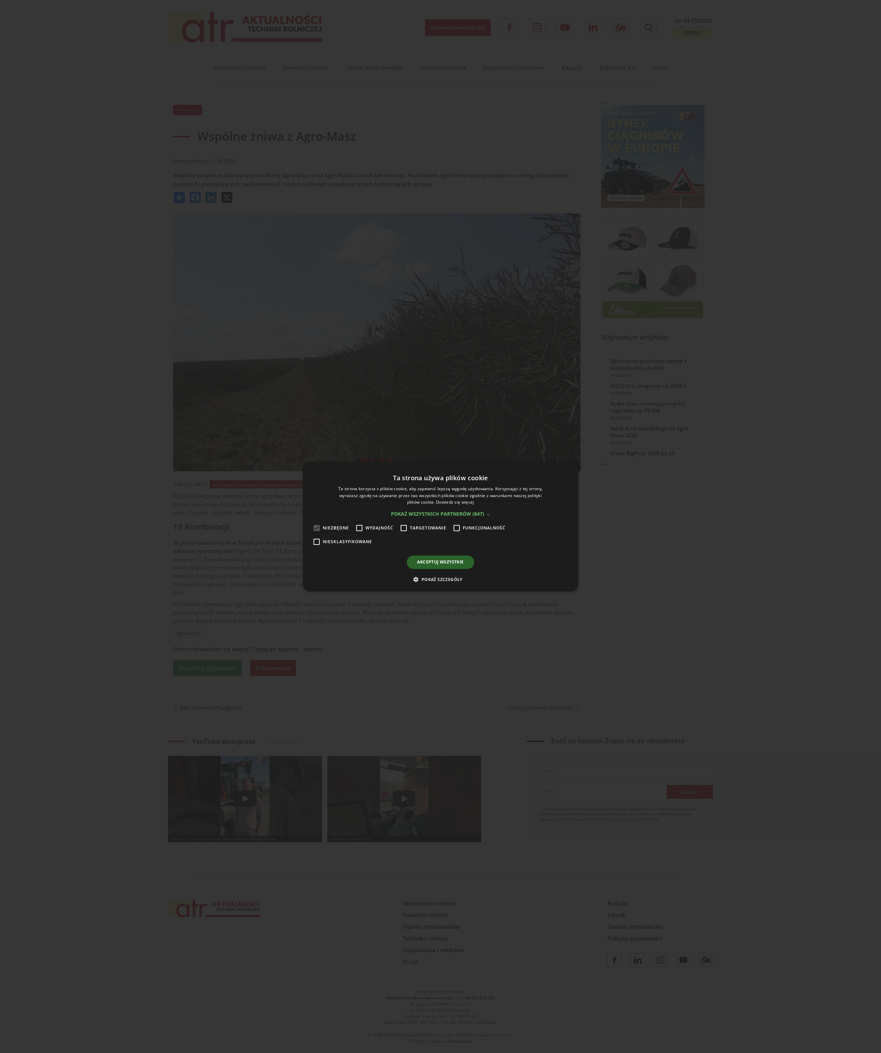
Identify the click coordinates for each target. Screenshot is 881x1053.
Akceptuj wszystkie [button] (440, 562)
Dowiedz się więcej (455, 502)
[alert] (440, 526)
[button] (440, 514)
